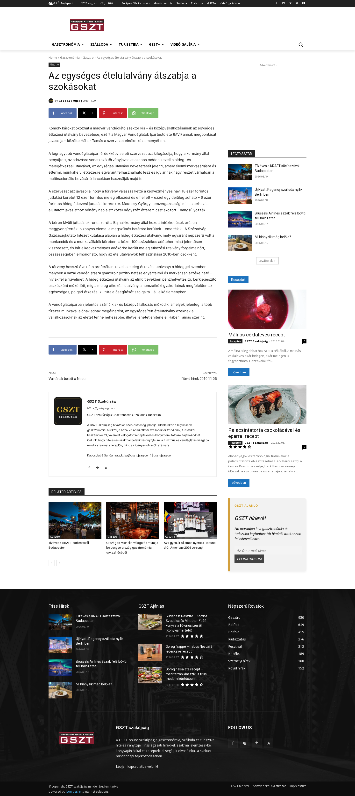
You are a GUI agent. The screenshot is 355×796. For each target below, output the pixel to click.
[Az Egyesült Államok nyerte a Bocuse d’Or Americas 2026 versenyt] (190, 520)
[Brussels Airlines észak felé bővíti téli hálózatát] (240, 219)
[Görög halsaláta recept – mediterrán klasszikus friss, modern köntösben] (150, 675)
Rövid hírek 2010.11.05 (199, 379)
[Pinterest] (290, 3)
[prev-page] (52, 563)
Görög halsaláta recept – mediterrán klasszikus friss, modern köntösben (186, 674)
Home (53, 58)
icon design (74, 791)
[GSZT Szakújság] (52, 100)
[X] (297, 3)
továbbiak (266, 261)
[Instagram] (283, 3)
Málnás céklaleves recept (256, 335)
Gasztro (88, 58)
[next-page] (59, 563)
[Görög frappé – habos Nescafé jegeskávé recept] (150, 652)
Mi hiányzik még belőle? (273, 237)
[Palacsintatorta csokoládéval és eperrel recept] (267, 404)
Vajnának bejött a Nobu (67, 379)
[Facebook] (277, 3)
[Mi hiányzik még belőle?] (240, 243)
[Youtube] (303, 3)
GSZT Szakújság (70, 100)
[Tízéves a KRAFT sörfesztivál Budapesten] (75, 520)
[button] (300, 44)
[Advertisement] (214, 24)
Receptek (235, 341)
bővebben (239, 372)
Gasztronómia (70, 58)
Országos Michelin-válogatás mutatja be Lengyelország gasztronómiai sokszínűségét (132, 547)
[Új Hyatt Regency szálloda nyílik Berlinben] (240, 195)
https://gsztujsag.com (101, 408)
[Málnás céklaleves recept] (267, 309)
